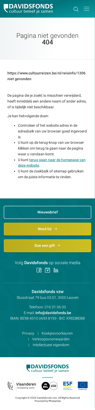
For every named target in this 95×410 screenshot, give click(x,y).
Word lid (45, 229)
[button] (86, 9)
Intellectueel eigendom (51, 345)
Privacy (28, 333)
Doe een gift (45, 245)
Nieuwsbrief (47, 212)
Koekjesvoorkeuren (57, 333)
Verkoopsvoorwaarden (51, 339)
